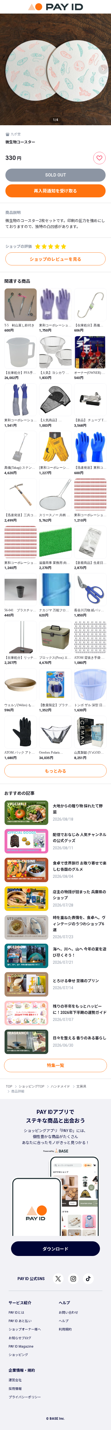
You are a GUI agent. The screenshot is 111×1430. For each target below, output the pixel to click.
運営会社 (15, 1380)
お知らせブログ (20, 1338)
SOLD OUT (55, 175)
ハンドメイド (60, 1086)
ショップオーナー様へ (25, 1329)
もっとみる (55, 771)
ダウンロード (55, 1249)
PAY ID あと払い (20, 1321)
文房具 (81, 1086)
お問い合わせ (68, 1313)
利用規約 (65, 1329)
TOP (9, 1086)
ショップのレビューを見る (55, 259)
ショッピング (18, 1355)
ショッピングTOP (31, 1086)
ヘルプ (63, 1321)
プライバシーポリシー (25, 1397)
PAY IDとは (16, 1313)
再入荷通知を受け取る (55, 191)
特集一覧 (55, 1065)
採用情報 (15, 1389)
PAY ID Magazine (21, 1346)
